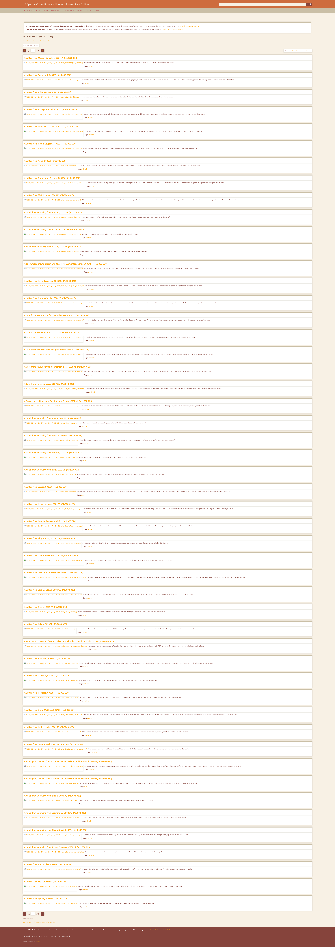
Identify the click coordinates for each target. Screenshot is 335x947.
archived (90, 66)
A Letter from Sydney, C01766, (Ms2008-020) (46, 899)
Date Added (306, 51)
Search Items (47, 41)
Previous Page (24, 50)
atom (24, 922)
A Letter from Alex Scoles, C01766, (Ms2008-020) (48, 864)
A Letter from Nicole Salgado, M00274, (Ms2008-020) (50, 144)
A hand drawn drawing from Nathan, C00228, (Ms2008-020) (53, 452)
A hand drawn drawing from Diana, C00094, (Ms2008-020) (52, 796)
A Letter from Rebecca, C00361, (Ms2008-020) (46, 693)
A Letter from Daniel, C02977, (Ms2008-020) (46, 607)
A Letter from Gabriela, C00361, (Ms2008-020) (46, 675)
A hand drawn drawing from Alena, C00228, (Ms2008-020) (52, 418)
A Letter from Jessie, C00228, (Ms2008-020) (45, 487)
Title (292, 51)
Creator (298, 51)
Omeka (38, 942)
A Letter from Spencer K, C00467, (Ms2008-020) (47, 75)
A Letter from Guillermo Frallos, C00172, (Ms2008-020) (51, 555)
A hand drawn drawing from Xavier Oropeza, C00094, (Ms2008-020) (57, 847)
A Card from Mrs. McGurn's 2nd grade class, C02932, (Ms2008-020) (56, 349)
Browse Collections (42, 10)
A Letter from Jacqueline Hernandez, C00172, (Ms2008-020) (53, 573)
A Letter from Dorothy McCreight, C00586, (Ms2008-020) (52, 178)
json (42, 922)
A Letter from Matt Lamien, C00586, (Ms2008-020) (49, 195)
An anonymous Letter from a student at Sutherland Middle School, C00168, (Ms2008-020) (68, 761)
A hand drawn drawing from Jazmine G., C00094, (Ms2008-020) (55, 813)
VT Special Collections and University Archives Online (56, 4)
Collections (89, 10)
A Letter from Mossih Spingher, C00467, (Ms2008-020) (51, 58)
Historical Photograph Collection (189, 26)
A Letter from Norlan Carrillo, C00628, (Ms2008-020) (50, 298)
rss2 (53, 922)
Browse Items (28, 10)
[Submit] (310, 4)
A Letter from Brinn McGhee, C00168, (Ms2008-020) (49, 710)
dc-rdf (31, 922)
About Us (99, 10)
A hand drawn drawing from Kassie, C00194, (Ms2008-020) (53, 247)
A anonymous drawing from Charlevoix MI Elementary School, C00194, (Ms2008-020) (65, 264)
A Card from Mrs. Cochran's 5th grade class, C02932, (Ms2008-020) (56, 315)
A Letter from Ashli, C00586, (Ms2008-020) (45, 161)
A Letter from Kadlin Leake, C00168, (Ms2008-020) (49, 727)
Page (28, 51)
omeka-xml (47, 922)
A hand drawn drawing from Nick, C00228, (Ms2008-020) (52, 470)
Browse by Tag (37, 41)
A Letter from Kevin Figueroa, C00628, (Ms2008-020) (50, 281)
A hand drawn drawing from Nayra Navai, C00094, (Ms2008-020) (55, 830)
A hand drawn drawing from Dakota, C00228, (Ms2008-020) (53, 435)
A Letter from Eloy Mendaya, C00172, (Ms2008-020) (49, 538)
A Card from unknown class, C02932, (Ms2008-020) (49, 384)
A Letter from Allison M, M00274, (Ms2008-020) (47, 92)
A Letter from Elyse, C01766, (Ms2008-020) (45, 881)
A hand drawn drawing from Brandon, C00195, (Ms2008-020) (54, 229)
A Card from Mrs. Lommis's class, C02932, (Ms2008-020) (51, 332)
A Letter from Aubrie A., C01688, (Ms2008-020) (47, 658)
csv (28, 922)
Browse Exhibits (56, 10)
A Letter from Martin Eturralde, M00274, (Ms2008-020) (51, 126)
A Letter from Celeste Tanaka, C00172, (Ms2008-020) (50, 521)
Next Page (42, 50)
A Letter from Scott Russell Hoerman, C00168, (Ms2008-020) (53, 744)
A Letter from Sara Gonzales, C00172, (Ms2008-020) (49, 590)
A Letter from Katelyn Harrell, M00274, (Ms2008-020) (50, 109)
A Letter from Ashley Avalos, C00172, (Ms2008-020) (49, 504)
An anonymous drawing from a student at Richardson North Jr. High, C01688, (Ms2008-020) (69, 641)
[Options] (307, 4)
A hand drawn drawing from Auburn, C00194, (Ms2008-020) (53, 212)
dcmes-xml (37, 922)
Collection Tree (69, 10)
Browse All (27, 41)
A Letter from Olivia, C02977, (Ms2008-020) (45, 624)
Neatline (80, 10)
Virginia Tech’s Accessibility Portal (160, 930)
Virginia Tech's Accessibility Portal (173, 29)
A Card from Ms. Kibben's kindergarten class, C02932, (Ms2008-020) (57, 367)
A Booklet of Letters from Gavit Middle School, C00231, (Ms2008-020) (58, 401)
